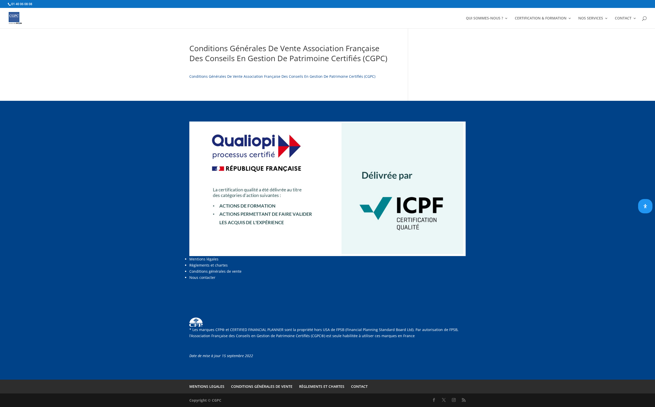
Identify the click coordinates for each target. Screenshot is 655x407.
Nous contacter (202, 277)
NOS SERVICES (590, 18)
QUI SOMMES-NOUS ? (484, 18)
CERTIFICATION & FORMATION (540, 18)
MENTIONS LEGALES (206, 386)
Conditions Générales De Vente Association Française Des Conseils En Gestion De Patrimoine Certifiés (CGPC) (282, 76)
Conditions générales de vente (215, 271)
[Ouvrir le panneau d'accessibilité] (645, 206)
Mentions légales (204, 259)
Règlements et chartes (208, 265)
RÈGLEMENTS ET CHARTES (321, 386)
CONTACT (623, 18)
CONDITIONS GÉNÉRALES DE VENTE (261, 386)
